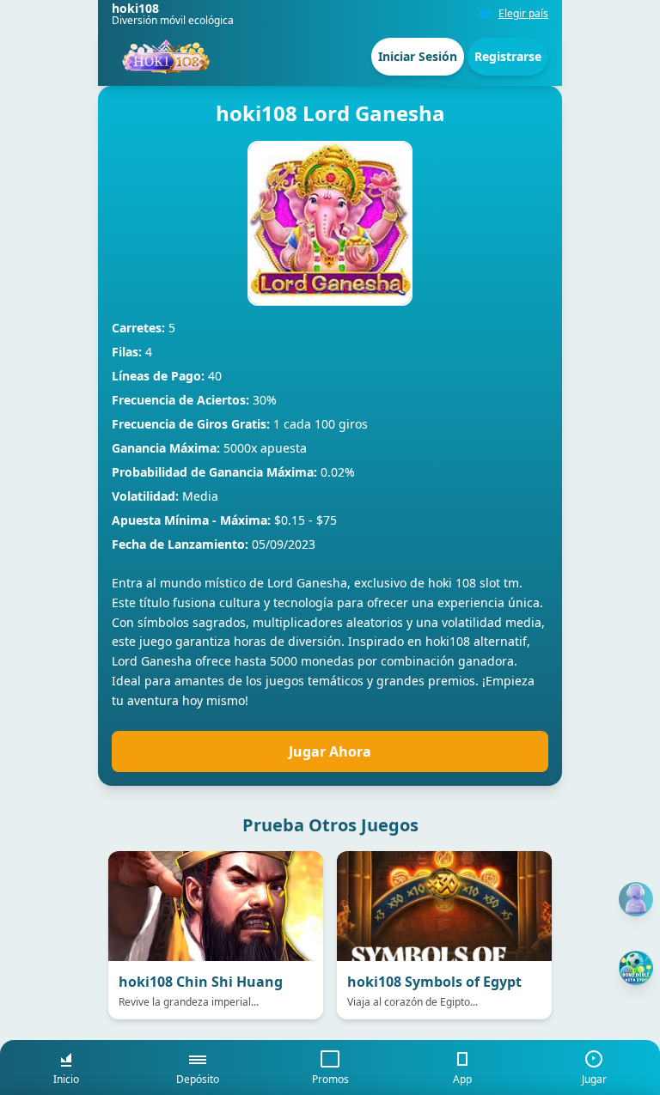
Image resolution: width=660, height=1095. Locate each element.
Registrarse (507, 56)
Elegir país (523, 14)
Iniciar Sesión (417, 56)
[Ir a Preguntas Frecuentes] (636, 899)
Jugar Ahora (330, 751)
